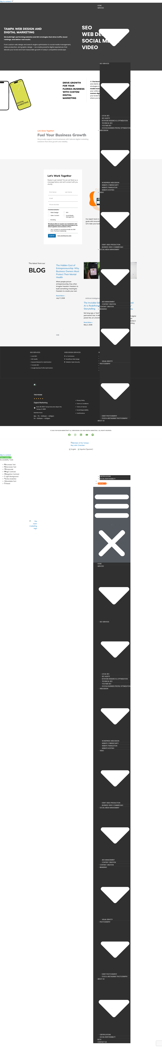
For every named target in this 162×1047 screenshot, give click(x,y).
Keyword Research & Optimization (115, 121)
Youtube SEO (106, 126)
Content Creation (109, 304)
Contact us (102, 483)
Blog (99, 481)
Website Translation (109, 188)
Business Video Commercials (112, 247)
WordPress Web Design (110, 183)
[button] (111, 525)
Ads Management (108, 302)
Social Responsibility (108, 479)
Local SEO (105, 116)
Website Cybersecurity (110, 185)
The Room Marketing (48, 525)
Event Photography (109, 416)
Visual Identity (107, 361)
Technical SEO (107, 123)
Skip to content (5, 2)
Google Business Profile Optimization (116, 128)
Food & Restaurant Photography (114, 418)
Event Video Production (111, 245)
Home (100, 6)
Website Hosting (108, 190)
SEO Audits (106, 118)
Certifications (105, 476)
